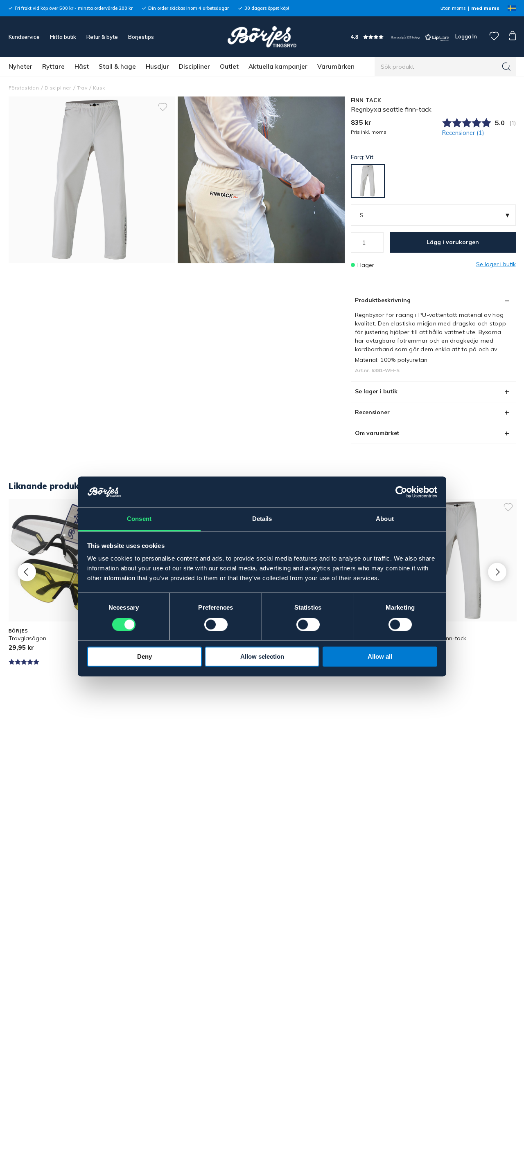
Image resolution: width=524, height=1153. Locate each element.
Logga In (465, 36)
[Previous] (27, 572)
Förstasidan (24, 88)
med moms (485, 8)
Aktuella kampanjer (277, 66)
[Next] (497, 572)
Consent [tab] (139, 519)
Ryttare (53, 66)
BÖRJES (18, 631)
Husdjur (157, 66)
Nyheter (20, 66)
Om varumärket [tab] (377, 433)
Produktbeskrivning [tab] (383, 300)
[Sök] (506, 66)
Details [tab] (262, 519)
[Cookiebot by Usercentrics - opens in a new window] (401, 492)
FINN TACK (366, 100)
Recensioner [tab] (372, 412)
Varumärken (336, 66)
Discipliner (194, 66)
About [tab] (385, 519)
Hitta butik (63, 37)
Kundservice (24, 37)
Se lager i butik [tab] (376, 391)
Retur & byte (102, 37)
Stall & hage (117, 66)
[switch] (216, 624)
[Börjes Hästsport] (262, 36)
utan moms (452, 8)
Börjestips (141, 37)
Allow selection (262, 656)
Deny (144, 656)
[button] (400, 37)
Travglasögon (27, 638)
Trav (82, 88)
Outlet (229, 66)
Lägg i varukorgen (453, 242)
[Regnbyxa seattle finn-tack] (261, 179)
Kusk (99, 88)
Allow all (380, 656)
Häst (82, 66)
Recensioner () (463, 133)
